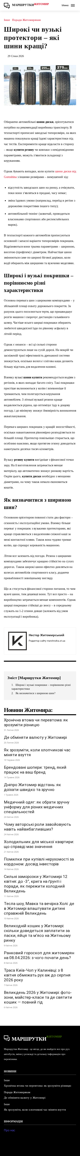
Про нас (9, 1130)
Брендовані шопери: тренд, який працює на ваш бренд (35, 770)
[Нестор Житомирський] (17, 641)
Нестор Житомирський (46, 635)
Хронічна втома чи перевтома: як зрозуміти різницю (36, 722)
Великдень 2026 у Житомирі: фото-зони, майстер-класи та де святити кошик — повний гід (38, 997)
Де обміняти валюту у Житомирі (35, 737)
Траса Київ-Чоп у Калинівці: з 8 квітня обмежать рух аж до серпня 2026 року (37, 975)
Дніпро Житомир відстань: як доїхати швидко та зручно (32, 787)
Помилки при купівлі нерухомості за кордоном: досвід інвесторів (39, 861)
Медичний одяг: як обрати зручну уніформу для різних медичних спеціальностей (36, 807)
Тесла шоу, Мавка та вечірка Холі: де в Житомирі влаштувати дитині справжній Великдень (39, 908)
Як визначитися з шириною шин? (35, 693)
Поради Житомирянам (26, 20)
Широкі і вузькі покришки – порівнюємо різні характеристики (41, 687)
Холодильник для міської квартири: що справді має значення (39, 844)
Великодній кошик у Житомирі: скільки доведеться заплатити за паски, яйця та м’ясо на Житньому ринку (37, 933)
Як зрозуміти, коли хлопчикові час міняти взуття (35, 1109)
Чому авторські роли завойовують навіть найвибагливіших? (37, 827)
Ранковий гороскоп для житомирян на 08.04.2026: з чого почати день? (39, 955)
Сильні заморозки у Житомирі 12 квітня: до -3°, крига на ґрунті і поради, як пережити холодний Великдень (35, 883)
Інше (7, 20)
